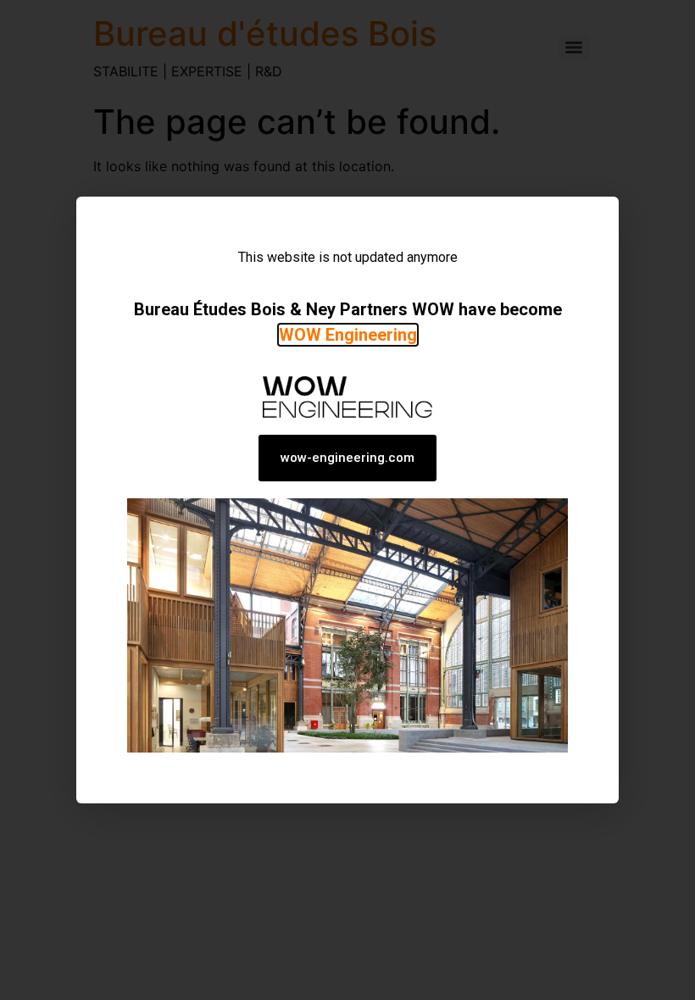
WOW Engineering (348, 335)
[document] (347, 500)
